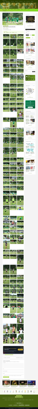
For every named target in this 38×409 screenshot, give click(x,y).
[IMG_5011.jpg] (20, 267)
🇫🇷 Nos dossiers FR (4, 10)
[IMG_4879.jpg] (13, 71)
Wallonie (4, 1)
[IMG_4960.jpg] (6, 200)
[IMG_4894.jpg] (6, 95)
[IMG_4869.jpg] (13, 54)
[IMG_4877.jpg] (20, 66)
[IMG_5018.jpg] (6, 286)
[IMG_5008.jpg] (20, 259)
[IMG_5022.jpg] (13, 291)
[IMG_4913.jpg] (6, 130)
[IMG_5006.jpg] (6, 257)
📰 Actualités (5, 9)
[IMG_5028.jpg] (20, 296)
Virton (10, 32)
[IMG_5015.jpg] (6, 282)
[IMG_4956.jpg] (20, 188)
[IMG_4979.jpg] (6, 218)
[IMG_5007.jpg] (13, 257)
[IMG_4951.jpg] (6, 183)
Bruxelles (24, 1)
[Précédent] (2, 391)
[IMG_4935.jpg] (6, 160)
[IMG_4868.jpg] (6, 54)
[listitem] (4, 391)
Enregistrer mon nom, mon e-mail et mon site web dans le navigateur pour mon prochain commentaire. (12, 375)
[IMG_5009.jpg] (6, 269)
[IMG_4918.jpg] (13, 134)
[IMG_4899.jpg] (20, 95)
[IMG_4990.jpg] (13, 232)
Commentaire (4, 362)
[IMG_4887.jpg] (6, 90)
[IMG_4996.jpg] (20, 237)
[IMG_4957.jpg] (6, 193)
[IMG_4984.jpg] (13, 223)
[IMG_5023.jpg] (20, 291)
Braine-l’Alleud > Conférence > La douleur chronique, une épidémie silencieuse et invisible (31, 387)
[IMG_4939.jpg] (13, 164)
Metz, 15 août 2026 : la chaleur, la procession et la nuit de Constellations (14, 387)
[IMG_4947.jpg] (20, 174)
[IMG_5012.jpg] (6, 277)
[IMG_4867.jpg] (20, 44)
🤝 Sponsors (25, 9)
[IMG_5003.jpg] (6, 252)
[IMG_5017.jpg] (20, 282)
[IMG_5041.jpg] (13, 328)
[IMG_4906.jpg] (6, 109)
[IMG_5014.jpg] (20, 277)
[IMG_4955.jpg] (13, 188)
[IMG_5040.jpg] (6, 328)
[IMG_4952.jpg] (13, 183)
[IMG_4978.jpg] (20, 208)
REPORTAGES (7, 32)
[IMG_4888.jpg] (13, 90)
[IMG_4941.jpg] (6, 169)
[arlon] (6, 383)
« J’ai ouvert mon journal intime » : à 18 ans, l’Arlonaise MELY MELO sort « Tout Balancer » (6, 387)
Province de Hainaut (28, 1)
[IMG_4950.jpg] (20, 179)
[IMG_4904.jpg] (13, 105)
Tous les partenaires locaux (30, 97)
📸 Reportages (18, 9)
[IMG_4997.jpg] (6, 244)
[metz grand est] (15, 383)
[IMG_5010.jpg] (13, 269)
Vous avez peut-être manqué (6, 379)
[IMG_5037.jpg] (6, 316)
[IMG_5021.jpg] (6, 291)
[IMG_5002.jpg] (20, 242)
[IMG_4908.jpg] (20, 112)
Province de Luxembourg (8, 1)
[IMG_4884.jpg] (6, 86)
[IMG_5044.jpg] (20, 328)
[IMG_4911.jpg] (13, 122)
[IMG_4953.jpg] (20, 183)
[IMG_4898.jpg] (13, 95)
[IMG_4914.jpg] (13, 130)
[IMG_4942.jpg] (13, 169)
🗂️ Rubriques (21, 9)
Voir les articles (28, 37)
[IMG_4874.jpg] (20, 61)
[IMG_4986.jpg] (6, 227)
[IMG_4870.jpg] (20, 51)
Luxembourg (32, 1)
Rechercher (26, 70)
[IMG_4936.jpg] (13, 160)
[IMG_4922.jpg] (20, 142)
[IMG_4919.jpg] (20, 134)
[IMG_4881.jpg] (6, 75)
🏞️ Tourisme (11, 9)
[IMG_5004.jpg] (13, 252)
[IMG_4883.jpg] (20, 78)
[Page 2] (30, 66)
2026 (32, 169)
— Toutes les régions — (28, 31)
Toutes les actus (30, 125)
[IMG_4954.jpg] (6, 188)
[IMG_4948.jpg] (6, 179)
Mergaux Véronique (27, 169)
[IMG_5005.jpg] (20, 252)
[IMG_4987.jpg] (13, 227)
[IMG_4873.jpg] (13, 61)
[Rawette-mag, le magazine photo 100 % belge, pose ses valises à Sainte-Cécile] (28, 114)
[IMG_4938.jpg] (6, 164)
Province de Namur (12, 1)
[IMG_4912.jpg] (20, 120)
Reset (32, 37)
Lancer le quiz (20, 349)
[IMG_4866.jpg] (13, 44)
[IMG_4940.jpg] (20, 164)
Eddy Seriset (13, 32)
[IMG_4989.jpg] (6, 232)
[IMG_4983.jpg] (6, 223)
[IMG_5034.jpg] (6, 305)
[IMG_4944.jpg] (6, 174)
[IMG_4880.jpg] (20, 71)
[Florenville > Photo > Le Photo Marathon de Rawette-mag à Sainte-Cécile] (32, 114)
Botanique (33, 169)
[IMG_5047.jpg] (20, 339)
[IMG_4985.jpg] (20, 223)
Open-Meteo (34, 80)
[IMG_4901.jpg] (13, 100)
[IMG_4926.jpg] (13, 152)
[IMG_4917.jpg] (6, 134)
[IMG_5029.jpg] (6, 301)
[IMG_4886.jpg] (20, 86)
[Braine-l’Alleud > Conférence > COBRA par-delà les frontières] (28, 44)
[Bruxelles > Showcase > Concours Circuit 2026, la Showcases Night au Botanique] (32, 167)
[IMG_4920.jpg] (6, 142)
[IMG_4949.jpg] (13, 179)
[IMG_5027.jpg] (13, 296)
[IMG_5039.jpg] (20, 318)
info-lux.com (5, 6)
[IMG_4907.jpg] (13, 109)
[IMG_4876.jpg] (13, 66)
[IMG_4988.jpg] (20, 227)
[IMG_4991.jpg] (20, 232)
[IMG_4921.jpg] (13, 142)
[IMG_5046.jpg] (13, 339)
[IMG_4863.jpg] (13, 36)
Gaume (4, 32)
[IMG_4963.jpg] (20, 200)
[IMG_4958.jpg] (13, 193)
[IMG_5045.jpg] (6, 339)
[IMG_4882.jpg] (13, 78)
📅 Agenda (8, 9)
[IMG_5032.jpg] (20, 301)
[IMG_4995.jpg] (13, 237)
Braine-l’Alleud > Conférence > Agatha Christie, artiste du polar (23, 386)
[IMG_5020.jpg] (20, 286)
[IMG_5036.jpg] (20, 308)
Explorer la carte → (30, 107)
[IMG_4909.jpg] (6, 120)
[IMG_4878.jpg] (6, 71)
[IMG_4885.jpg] (13, 86)
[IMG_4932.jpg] (20, 149)
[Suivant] (35, 391)
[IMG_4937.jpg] (20, 160)
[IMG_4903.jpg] (6, 105)
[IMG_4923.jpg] (6, 152)
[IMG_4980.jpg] (13, 218)
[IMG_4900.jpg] (6, 100)
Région (26, 30)
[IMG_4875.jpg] (6, 66)
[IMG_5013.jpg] (13, 277)
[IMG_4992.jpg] (6, 237)
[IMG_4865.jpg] (6, 44)
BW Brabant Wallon (21, 1)
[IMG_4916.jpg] (20, 130)
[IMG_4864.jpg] (20, 36)
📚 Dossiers (14, 9)
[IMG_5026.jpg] (6, 296)
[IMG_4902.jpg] (20, 100)
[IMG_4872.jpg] (6, 61)
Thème (26, 32)
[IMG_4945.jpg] (13, 174)
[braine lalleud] (23, 383)
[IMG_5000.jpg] (13, 242)
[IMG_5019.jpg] (13, 286)
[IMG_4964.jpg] (6, 210)
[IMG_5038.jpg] (13, 316)
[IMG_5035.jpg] (13, 308)
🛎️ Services (28, 9)
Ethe (15, 32)
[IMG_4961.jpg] (13, 200)
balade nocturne (27, 163)
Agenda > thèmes (31, 169)
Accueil (2, 9)
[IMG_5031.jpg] (13, 301)
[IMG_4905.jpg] (20, 105)
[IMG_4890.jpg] (20, 90)
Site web (4, 373)
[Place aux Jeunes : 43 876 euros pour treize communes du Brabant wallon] (32, 120)
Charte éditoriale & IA (28, 408)
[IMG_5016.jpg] (13, 282)
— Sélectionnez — (27, 36)
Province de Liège (16, 1)
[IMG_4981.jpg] (20, 218)
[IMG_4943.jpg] (20, 169)
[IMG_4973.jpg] (13, 208)
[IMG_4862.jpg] (6, 36)
